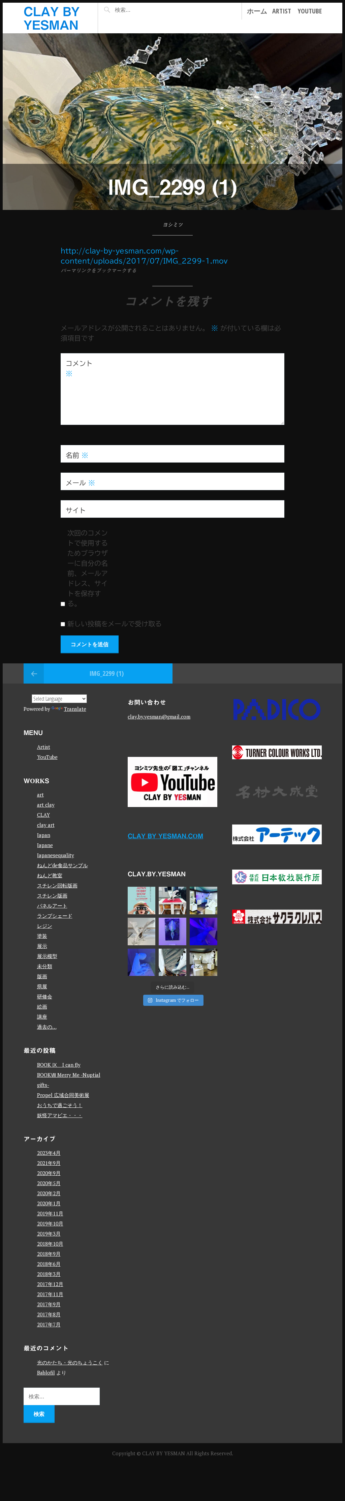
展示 (42, 946)
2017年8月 (49, 1314)
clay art (46, 824)
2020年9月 (49, 1173)
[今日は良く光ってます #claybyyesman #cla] (141, 962)
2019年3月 (49, 1233)
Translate (75, 708)
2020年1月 (49, 1203)
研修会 (44, 996)
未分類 (44, 966)
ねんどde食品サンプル (62, 865)
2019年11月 (50, 1213)
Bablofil (46, 1372)
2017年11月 (50, 1294)
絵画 (42, 1006)
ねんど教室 (49, 875)
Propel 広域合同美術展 (63, 1095)
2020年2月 (49, 1193)
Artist (281, 10)
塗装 (42, 935)
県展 (42, 986)
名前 (77, 455)
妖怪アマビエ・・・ (60, 1115)
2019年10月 (50, 1223)
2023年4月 (49, 1152)
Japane (45, 845)
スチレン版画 (52, 895)
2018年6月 (49, 1263)
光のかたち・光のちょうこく (70, 1362)
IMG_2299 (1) (106, 673)
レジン (44, 925)
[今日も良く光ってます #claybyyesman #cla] (172, 931)
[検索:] (137, 10)
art (40, 794)
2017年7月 (49, 1324)
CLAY (43, 814)
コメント (79, 368)
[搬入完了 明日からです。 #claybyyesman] (203, 962)
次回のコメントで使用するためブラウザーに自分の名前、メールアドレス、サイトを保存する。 (87, 568)
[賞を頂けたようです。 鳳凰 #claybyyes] (141, 931)
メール (80, 482)
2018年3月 (49, 1274)
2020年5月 (49, 1183)
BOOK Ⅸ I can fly (59, 1064)
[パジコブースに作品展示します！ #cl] (141, 900)
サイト (76, 510)
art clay (46, 804)
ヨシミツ (172, 224)
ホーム (257, 10)
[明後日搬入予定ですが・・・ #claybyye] (172, 962)
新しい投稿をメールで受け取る (114, 623)
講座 (42, 1016)
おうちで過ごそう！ (60, 1105)
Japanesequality (55, 855)
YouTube (310, 10)
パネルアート (52, 905)
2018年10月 (50, 1243)
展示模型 (47, 956)
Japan (43, 835)
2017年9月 (49, 1304)
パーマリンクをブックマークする (98, 270)
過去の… (47, 1026)
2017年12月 (50, 1284)
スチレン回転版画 (57, 885)
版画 (42, 976)
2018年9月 (49, 1253)
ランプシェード (54, 915)
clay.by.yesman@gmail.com (159, 716)
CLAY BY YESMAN (164, 1453)
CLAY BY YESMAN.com (165, 836)
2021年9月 (49, 1163)
